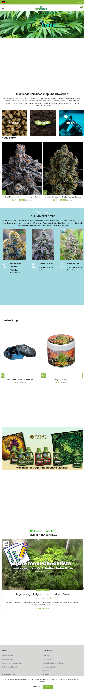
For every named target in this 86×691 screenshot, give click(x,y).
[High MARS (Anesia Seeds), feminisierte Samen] (22, 168)
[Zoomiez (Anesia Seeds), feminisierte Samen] (63, 168)
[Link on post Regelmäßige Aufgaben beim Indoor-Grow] (42, 564)
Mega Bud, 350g (62, 379)
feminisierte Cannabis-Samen (53, 663)
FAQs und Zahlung (8, 659)
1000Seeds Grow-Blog (42, 530)
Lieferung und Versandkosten (12, 663)
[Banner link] (14, 123)
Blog (38, 590)
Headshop (47, 675)
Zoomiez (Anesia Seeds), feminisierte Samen (63, 197)
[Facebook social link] (75, 2)
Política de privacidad (9, 675)
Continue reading (42, 608)
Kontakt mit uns (7, 655)
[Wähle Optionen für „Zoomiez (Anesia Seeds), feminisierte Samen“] (45, 192)
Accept (48, 687)
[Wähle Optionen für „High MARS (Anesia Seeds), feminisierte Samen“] (4, 192)
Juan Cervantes (38, 598)
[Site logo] (42, 8)
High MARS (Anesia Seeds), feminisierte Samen (21, 197)
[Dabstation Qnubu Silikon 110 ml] (22, 351)
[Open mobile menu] (3, 8)
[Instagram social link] (81, 2)
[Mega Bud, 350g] (63, 351)
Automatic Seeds (49, 667)
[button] (83, 172)
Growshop (47, 671)
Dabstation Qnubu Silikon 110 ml (21, 379)
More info (36, 687)
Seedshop (46, 655)
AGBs (4, 671)
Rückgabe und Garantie (10, 667)
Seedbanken (47, 659)
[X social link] (78, 2)
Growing (44, 590)
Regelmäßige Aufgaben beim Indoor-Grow (42, 594)
